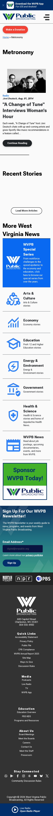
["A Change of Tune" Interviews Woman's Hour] (26, 81)
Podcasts (26, 680)
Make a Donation (15, 29)
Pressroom (26, 755)
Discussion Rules (26, 666)
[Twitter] (47, 776)
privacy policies (34, 555)
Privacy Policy (26, 641)
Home (6, 37)
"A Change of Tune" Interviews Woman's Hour (25, 110)
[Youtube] (35, 776)
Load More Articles (26, 210)
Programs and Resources (26, 720)
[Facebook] (17, 776)
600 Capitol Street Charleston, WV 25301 (26, 620)
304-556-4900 (26, 624)
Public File (26, 645)
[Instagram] (23, 776)
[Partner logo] (7, 578)
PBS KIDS (26, 716)
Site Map (26, 658)
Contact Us (26, 747)
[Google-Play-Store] (11, 776)
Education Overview (26, 712)
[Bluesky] (41, 776)
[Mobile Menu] (46, 17)
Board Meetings (26, 734)
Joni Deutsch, (10, 98)
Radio (6, 95)
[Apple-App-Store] (5, 776)
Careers (26, 743)
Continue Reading (17, 143)
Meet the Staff (26, 751)
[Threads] (29, 776)
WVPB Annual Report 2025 (26, 654)
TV (26, 688)
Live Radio (26, 684)
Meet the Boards (27, 738)
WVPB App (26, 692)
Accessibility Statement (26, 637)
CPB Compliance (26, 649)
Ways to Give (26, 662)
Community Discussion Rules (26, 780)
